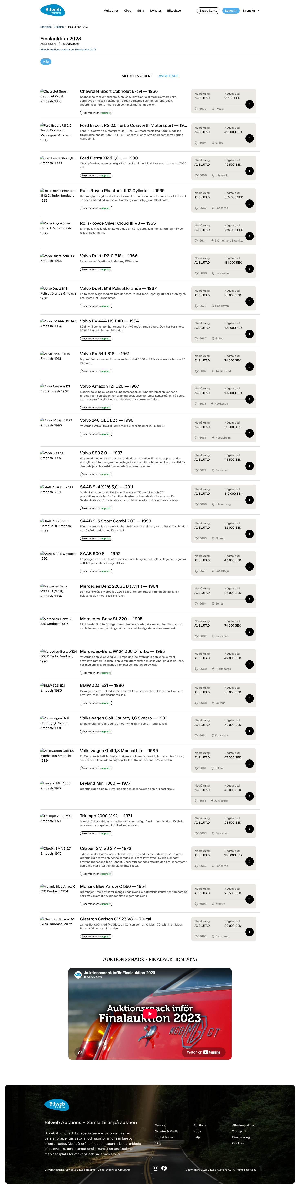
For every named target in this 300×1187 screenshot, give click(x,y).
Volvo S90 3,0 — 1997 (101, 452)
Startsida (46, 26)
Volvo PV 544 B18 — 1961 (104, 353)
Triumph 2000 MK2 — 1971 (106, 815)
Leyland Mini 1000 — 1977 (105, 783)
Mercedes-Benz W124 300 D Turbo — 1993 (122, 651)
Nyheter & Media (166, 1131)
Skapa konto (208, 10)
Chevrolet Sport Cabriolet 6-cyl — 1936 (119, 91)
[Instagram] (155, 1168)
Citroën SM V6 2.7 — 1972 (105, 848)
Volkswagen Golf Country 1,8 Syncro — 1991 (123, 717)
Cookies (238, 1143)
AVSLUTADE (169, 76)
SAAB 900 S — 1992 (100, 553)
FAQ (158, 1143)
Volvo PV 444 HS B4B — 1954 (109, 320)
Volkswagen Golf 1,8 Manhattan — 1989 (119, 750)
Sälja (140, 10)
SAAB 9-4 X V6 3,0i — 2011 (106, 486)
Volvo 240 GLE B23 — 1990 (106, 420)
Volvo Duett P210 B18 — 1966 (109, 255)
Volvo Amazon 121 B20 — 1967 (109, 386)
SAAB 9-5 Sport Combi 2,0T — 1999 (115, 520)
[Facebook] (164, 1168)
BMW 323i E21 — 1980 (102, 685)
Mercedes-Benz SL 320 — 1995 (111, 618)
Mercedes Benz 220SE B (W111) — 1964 (119, 586)
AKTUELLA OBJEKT (137, 76)
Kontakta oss (164, 1137)
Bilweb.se (174, 10)
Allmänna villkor (243, 1125)
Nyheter (155, 10)
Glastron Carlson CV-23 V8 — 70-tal (115, 918)
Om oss (160, 1125)
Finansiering (241, 1137)
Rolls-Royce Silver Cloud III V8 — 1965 (118, 223)
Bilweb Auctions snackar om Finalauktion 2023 (68, 49)
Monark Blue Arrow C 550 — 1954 (113, 886)
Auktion (59, 26)
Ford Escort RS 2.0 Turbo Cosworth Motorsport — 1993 (134, 125)
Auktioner (111, 10)
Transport (239, 1131)
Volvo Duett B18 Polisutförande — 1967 (118, 288)
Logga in (231, 10)
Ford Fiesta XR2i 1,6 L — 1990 (109, 157)
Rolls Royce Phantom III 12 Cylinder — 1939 (122, 190)
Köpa (127, 10)
